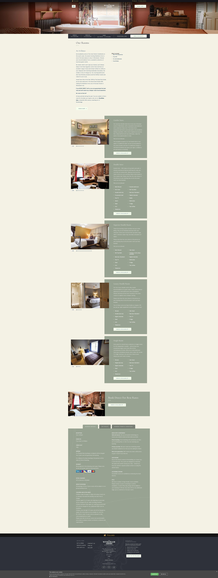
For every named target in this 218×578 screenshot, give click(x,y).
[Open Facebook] (104, 567)
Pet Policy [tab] (105, 426)
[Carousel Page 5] (81, 146)
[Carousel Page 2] (77, 146)
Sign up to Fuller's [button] (133, 555)
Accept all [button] (154, 574)
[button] (87, 576)
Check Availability (122, 153)
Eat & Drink (80, 543)
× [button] (216, 571)
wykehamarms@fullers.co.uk (109, 563)
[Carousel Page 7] (83, 146)
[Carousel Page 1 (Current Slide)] (76, 146)
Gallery (90, 547)
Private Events (122, 6)
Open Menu (74, 6)
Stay (94, 6)
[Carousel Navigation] (72, 146)
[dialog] (109, 574)
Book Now (140, 6)
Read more (72, 575)
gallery (128, 6)
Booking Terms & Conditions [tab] (123, 426)
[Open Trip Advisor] (114, 567)
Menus (85, 6)
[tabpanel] (109, 478)
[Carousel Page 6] (82, 146)
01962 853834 (143, 0)
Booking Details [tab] (90, 426)
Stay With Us (81, 547)
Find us (135, 0)
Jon (109, 556)
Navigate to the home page (109, 6)
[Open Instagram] (109, 567)
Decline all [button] (163, 574)
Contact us (91, 543)
